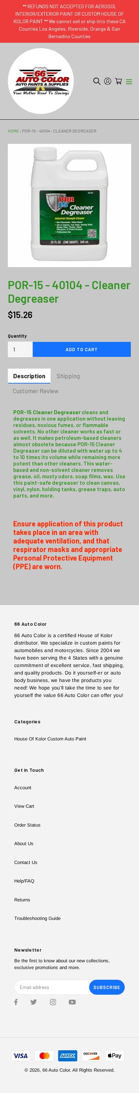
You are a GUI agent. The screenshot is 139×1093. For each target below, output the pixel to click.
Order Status (27, 825)
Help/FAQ (24, 881)
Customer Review (35, 390)
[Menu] (129, 81)
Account (22, 787)
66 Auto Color (56, 1070)
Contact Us (25, 862)
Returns (22, 899)
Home (13, 130)
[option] (69, 205)
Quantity (17, 336)
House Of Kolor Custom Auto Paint (50, 738)
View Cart (24, 806)
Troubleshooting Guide (37, 918)
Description (29, 375)
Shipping (68, 375)
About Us (24, 843)
